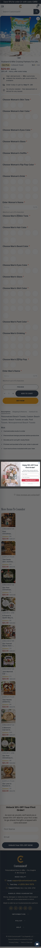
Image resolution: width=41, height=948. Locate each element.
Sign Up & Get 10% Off (30, 480)
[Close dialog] (39, 462)
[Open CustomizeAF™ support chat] (37, 944)
